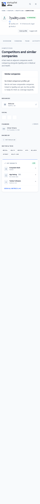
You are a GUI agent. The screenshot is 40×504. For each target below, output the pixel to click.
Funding (18, 41)
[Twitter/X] (4, 117)
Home (3, 10)
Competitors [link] (29, 10)
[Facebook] (9, 117)
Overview (7, 41)
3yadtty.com (19, 10)
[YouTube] (14, 117)
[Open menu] (35, 4)
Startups (10, 10)
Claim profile (23, 31)
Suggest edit (33, 31)
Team (27, 41)
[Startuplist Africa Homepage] (9, 4)
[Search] (30, 4)
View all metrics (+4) (12, 188)
